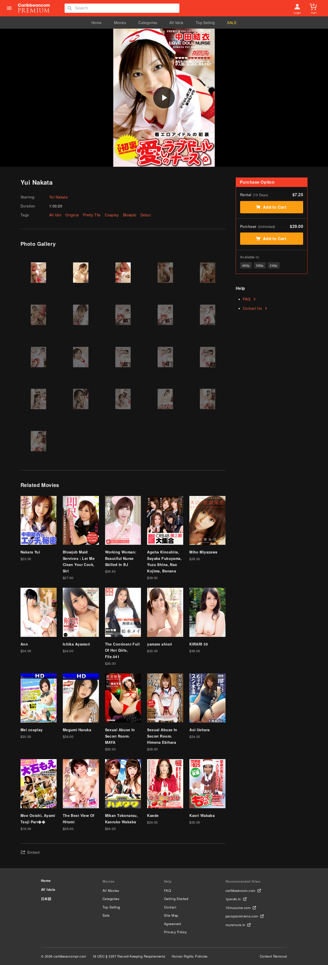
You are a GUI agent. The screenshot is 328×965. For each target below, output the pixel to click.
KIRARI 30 (198, 644)
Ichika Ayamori (76, 644)
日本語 (46, 898)
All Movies (110, 890)
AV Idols (176, 22)
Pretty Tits (92, 214)
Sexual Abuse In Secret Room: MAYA (120, 736)
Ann (24, 644)
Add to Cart (274, 207)
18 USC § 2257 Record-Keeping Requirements (129, 956)
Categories (147, 22)
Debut (145, 214)
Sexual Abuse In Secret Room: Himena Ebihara (162, 736)
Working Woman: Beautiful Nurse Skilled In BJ (121, 558)
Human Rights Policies (190, 956)
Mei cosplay (31, 729)
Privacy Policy (175, 931)
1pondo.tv (233, 898)
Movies (120, 22)
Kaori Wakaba (202, 815)
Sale (106, 915)
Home (96, 22)
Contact (170, 907)
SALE (232, 22)
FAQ (246, 299)
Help (168, 881)
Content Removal (273, 956)
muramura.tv (235, 924)
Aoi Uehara (199, 729)
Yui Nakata (58, 196)
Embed (33, 852)
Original (72, 214)
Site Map (171, 915)
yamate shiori (159, 644)
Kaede (153, 815)
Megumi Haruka (77, 729)
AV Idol (55, 214)
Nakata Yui (30, 551)
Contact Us (252, 308)
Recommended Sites (242, 881)
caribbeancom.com (240, 890)
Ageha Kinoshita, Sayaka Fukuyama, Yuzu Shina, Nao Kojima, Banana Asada (164, 564)
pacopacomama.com (241, 916)
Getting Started (176, 898)
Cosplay (112, 214)
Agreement (172, 923)
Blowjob (129, 214)
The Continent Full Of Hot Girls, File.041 (122, 650)
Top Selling (205, 22)
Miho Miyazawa (203, 551)
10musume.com (238, 907)
